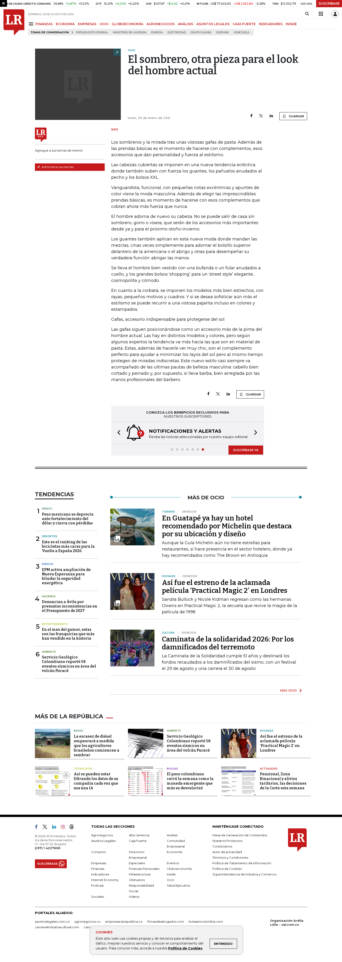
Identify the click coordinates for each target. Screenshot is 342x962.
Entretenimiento (55, 624)
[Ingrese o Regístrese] (335, 13)
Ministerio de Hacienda (130, 32)
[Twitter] (261, 116)
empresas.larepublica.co (124, 921)
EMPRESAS (87, 24)
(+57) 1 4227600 (47, 848)
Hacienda (49, 596)
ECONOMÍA (65, 24)
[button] (117, 433)
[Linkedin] (271, 116)
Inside (171, 874)
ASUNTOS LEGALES (212, 24)
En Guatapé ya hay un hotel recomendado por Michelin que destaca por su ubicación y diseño (227, 526)
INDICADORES (270, 24)
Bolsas (172, 768)
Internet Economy (104, 880)
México (47, 508)
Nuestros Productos (227, 841)
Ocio (170, 880)
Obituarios (137, 880)
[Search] (307, 14)
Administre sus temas (57, 167)
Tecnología (83, 768)
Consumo (98, 852)
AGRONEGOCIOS (160, 24)
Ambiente (49, 651)
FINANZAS (44, 24)
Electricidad (177, 32)
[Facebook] (251, 116)
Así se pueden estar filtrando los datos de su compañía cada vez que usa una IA (96, 781)
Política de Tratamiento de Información (241, 863)
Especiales (137, 863)
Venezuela (241, 32)
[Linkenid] (56, 828)
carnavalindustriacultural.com (57, 927)
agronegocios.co (87, 921)
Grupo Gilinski (201, 32)
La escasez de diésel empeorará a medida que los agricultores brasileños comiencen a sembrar (96, 745)
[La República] (13, 22)
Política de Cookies (185, 948)
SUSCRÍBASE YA (245, 450)
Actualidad (269, 768)
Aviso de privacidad (227, 852)
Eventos (173, 863)
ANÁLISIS (185, 24)
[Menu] (31, 24)
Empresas (98, 863)
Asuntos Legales (103, 841)
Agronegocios (102, 835)
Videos (134, 896)
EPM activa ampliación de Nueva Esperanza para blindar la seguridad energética (66, 576)
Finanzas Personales (144, 869)
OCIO (104, 24)
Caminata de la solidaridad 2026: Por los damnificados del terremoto (228, 643)
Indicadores (100, 874)
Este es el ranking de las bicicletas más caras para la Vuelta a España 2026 (68, 546)
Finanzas (97, 869)
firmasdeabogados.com (165, 921)
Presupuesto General (92, 32)
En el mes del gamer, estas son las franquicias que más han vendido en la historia (68, 634)
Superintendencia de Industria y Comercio (244, 874)
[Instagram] (64, 828)
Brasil (78, 730)
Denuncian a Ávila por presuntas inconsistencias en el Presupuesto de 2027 (69, 606)
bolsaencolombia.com (206, 921)
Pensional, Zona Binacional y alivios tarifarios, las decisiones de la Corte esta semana (283, 781)
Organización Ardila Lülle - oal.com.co (286, 922)
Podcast (97, 885)
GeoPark (222, 32)
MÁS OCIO (288, 690)
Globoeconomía (179, 869)
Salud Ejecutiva (178, 885)
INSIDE (291, 24)
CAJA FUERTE (244, 24)
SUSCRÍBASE (329, 3)
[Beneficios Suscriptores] (320, 14)
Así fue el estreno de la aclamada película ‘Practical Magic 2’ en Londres (224, 586)
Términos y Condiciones (230, 857)
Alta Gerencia (139, 835)
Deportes (49, 536)
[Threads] (73, 828)
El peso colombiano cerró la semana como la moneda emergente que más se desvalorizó (190, 781)
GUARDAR (296, 116)
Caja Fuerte (138, 841)
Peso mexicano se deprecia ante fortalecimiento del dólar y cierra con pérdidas (68, 518)
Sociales (266, 730)
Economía (174, 852)
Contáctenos (222, 846)
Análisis (172, 835)
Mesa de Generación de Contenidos (239, 835)
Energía (157, 32)
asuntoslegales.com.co (52, 921)
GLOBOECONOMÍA (127, 24)
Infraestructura (140, 874)
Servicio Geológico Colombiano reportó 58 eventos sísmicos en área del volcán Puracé (69, 664)
